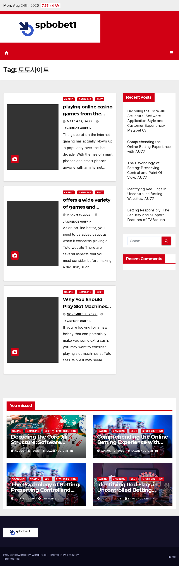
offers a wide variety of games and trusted (86, 207)
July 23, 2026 (25, 498)
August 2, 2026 (113, 450)
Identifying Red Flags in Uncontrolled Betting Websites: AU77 (147, 194)
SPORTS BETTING (66, 431)
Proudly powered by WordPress (25, 554)
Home (172, 556)
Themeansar (12, 558)
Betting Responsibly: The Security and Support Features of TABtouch (148, 215)
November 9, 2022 (82, 314)
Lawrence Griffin (59, 450)
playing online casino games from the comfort (87, 114)
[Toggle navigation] (171, 53)
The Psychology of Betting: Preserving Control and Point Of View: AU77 (45, 490)
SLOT (99, 99)
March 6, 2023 (79, 214)
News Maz (67, 554)
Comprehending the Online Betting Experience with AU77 (149, 147)
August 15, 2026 (28, 450)
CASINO (68, 99)
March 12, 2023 (80, 121)
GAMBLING (85, 99)
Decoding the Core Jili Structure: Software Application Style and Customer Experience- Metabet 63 (146, 120)
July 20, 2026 (111, 498)
